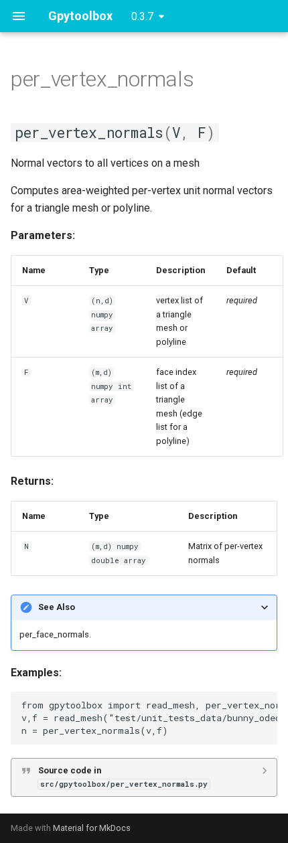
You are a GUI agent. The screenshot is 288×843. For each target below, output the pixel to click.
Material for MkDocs (92, 828)
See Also (56, 607)
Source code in (123, 777)
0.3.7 (142, 16)
